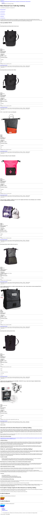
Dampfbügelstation (6, 1)
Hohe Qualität (2, 506)
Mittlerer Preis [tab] (2, 498)
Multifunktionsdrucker (12, 1)
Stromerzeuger (2, 1)
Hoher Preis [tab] (2, 499)
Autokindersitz (18, 1)
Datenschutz (3, 508)
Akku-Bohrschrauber (22, 1)
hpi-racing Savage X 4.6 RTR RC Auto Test (9, 438)
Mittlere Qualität (2, 505)
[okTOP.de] (2, 0)
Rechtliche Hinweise (5, 510)
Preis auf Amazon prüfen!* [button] (3, 65)
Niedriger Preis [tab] (2, 497)
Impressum (3, 509)
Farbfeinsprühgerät (27, 1)
